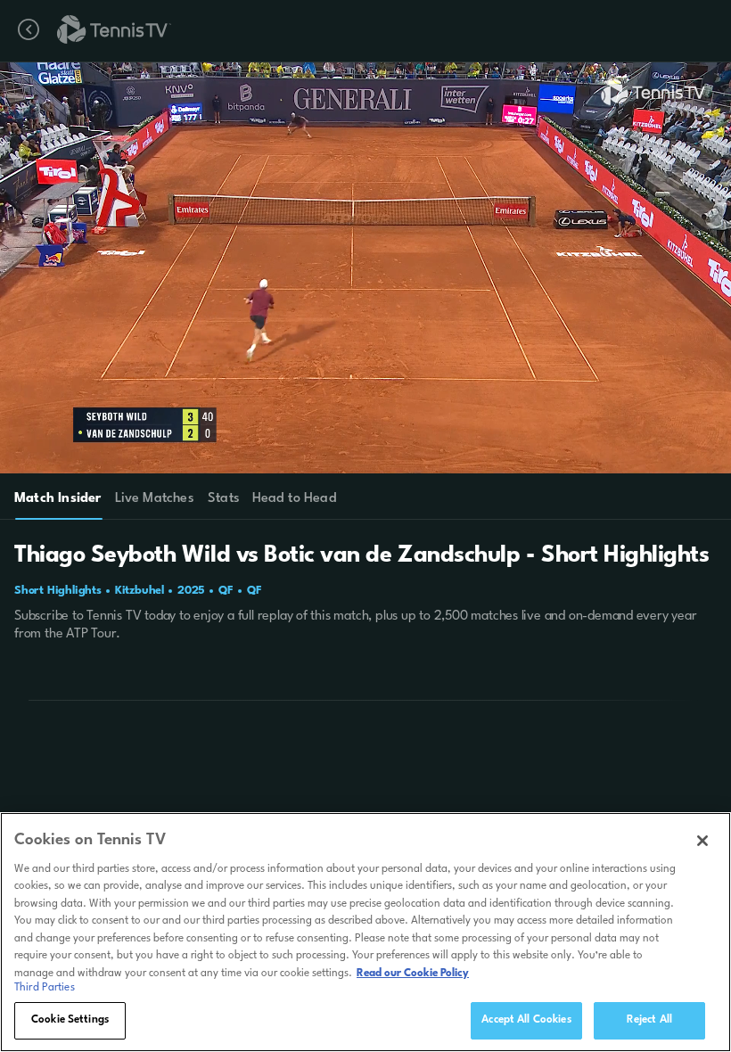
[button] (313, 268)
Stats (224, 498)
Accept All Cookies (526, 1020)
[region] (365, 932)
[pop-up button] (667, 87)
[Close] (702, 840)
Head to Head (294, 498)
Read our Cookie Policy (413, 973)
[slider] (365, 452)
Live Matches (153, 498)
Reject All (649, 1020)
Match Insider (58, 498)
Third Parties (44, 987)
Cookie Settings (70, 1020)
